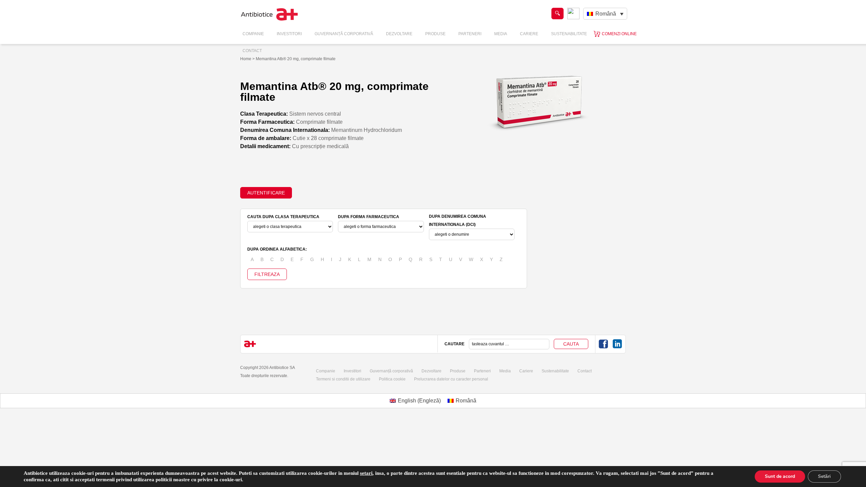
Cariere (529, 33)
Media (500, 33)
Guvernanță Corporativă (344, 33)
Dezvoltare (399, 33)
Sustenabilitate (569, 33)
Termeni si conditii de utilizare (343, 379)
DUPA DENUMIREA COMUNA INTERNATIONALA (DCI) (457, 220)
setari (366, 473)
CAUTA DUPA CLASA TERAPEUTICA (283, 216)
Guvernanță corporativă (391, 371)
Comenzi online (619, 33)
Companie (253, 33)
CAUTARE (454, 344)
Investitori (289, 33)
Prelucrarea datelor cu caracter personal (451, 379)
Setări (824, 476)
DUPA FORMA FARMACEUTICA (368, 216)
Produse (435, 33)
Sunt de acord (780, 476)
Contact (252, 50)
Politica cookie (392, 379)
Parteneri (469, 33)
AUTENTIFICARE (266, 192)
